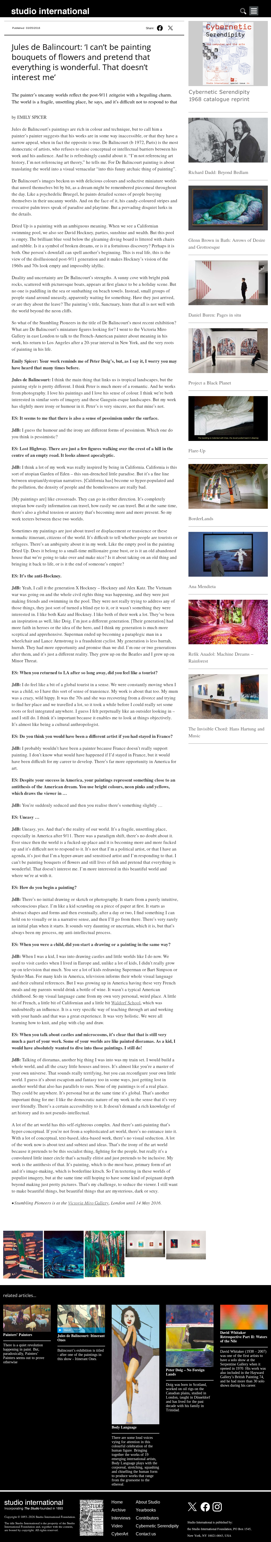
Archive (118, 1510)
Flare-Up (196, 450)
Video (117, 1526)
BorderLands (200, 518)
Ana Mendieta (202, 586)
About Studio (148, 1502)
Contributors (147, 1518)
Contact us (146, 1534)
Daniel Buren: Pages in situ (214, 315)
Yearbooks (146, 1510)
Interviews (120, 1518)
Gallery (88, 1203)
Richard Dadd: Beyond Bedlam (218, 172)
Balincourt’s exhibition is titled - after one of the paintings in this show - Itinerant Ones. (80, 1354)
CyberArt (119, 1534)
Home (117, 1502)
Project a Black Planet (209, 382)
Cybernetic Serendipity (157, 1526)
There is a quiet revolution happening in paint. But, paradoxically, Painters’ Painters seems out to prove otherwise (23, 1353)
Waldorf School (126, 1003)
